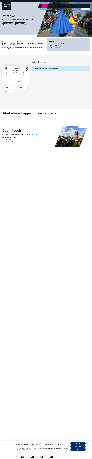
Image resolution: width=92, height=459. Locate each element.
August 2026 (17, 68)
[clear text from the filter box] (15, 91)
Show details (57, 456)
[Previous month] (6, 68)
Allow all (78, 443)
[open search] (84, 6)
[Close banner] (88, 442)
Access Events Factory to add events (10, 139)
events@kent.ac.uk (33, 134)
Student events (53, 45)
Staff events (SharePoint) (55, 47)
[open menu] (88, 6)
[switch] (32, 457)
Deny (78, 449)
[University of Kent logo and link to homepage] (6, 6)
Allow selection (78, 446)
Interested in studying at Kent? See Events (59, 44)
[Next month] (27, 68)
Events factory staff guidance (8, 141)
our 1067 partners (22, 444)
